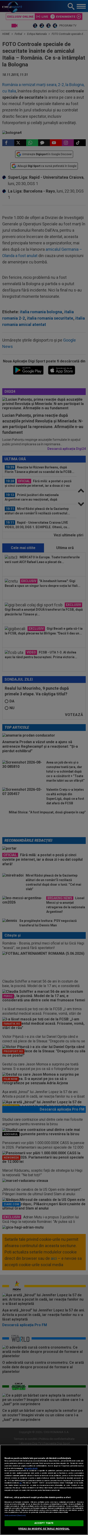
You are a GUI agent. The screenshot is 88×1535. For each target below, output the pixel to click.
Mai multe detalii (30, 1468)
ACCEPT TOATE (44, 1523)
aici (20, 1483)
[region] (44, 1490)
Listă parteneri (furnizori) (15, 1515)
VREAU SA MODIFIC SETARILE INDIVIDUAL (43, 1528)
